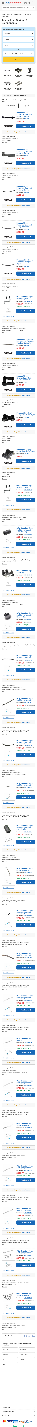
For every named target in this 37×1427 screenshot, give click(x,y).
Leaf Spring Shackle (18, 75)
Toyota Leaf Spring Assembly (24, 656)
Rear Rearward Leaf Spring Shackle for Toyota (24, 378)
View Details (25, 126)
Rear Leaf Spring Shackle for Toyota (25, 414)
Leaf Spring (7, 75)
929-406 (26, 119)
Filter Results (18, 60)
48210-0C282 (28, 702)
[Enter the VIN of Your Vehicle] (18, 53)
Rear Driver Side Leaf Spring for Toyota (24, 262)
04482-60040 (28, 575)
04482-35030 (28, 301)
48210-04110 (28, 1298)
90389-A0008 (28, 534)
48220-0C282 (28, 1000)
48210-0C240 (28, 957)
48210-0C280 (28, 1170)
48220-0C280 (28, 1213)
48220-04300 (28, 660)
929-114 (26, 229)
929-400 (26, 345)
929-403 (26, 155)
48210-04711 (28, 1042)
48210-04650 (28, 787)
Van (4, 1364)
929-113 (26, 266)
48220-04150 (28, 1128)
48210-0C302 (28, 915)
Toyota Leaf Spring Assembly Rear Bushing (24, 615)
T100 (4, 1359)
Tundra (5, 1354)
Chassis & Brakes (17, 14)
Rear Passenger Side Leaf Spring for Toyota (24, 114)
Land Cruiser (24, 1354)
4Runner (23, 1349)
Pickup (22, 1359)
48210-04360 (28, 872)
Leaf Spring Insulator (7, 88)
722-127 (26, 382)
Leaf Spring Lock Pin (18, 88)
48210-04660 (28, 745)
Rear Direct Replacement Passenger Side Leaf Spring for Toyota (25, 342)
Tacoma (5, 1349)
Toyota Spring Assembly (24, 869)
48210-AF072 (28, 1255)
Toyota (8, 14)
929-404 (26, 192)
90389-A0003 (28, 619)
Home (3, 14)
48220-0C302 (28, 1085)
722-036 (26, 417)
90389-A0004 (28, 832)
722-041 (26, 453)
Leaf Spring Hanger (29, 75)
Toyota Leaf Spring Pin (24, 297)
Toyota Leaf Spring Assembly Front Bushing (24, 530)
